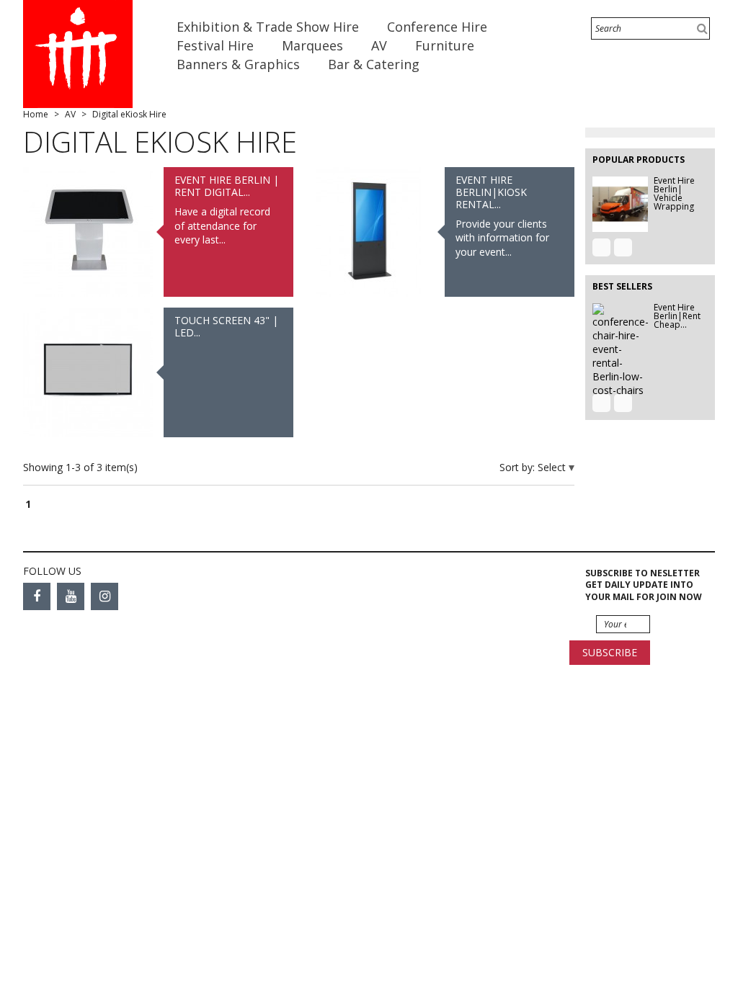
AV (381, 45)
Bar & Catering (375, 64)
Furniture (446, 45)
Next (623, 247)
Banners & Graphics (240, 64)
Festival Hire (217, 45)
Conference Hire (439, 26)
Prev (601, 247)
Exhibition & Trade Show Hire (270, 26)
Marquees (314, 45)
